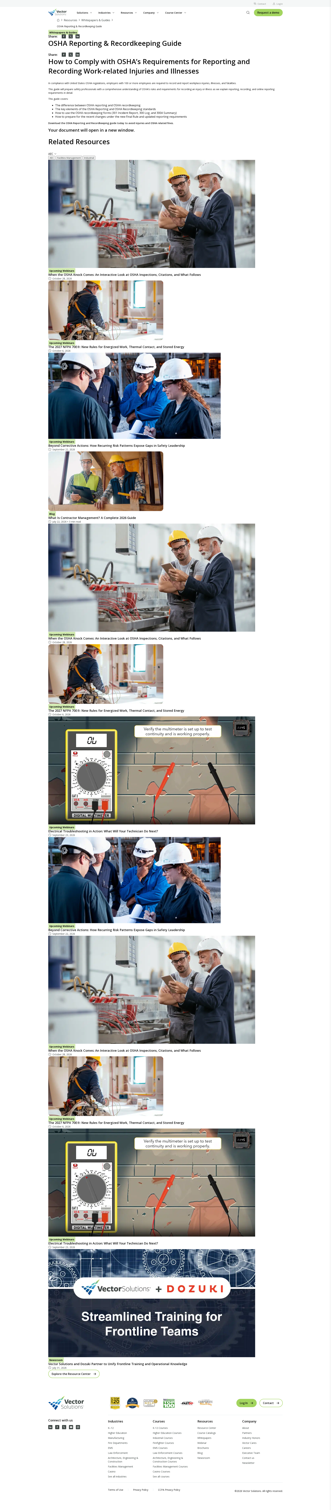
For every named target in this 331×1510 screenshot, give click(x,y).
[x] (64, 1427)
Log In (244, 1403)
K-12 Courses (160, 1428)
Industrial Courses (163, 1438)
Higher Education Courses (167, 1433)
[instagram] (78, 1427)
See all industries (117, 1476)
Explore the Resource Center (71, 1374)
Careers (246, 1448)
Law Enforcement (118, 1453)
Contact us (248, 1458)
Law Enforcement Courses (167, 1453)
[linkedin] (78, 36)
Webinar (202, 1443)
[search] (248, 12)
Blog (200, 1453)
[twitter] (71, 36)
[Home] (58, 20)
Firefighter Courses (163, 1443)
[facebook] (64, 36)
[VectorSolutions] (61, 13)
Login (280, 3)
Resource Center (206, 1428)
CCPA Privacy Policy (169, 1489)
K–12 (111, 1428)
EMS (110, 1448)
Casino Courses (161, 1471)
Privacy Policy (140, 1489)
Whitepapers (204, 1438)
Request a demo (268, 12)
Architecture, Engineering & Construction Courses (168, 1459)
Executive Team (251, 1453)
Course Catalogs (206, 1433)
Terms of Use (115, 1489)
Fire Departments (118, 1443)
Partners (247, 1433)
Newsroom (203, 1458)
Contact (262, 3)
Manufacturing (116, 1438)
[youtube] (71, 1427)
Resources (70, 20)
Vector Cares (249, 1443)
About (245, 1428)
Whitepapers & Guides (95, 20)
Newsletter (248, 1463)
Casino (112, 1471)
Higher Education (117, 1433)
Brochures (203, 1448)
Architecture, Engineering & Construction (123, 1459)
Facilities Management (120, 1466)
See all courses (161, 1476)
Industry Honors (251, 1438)
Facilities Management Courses (170, 1466)
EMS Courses (160, 1448)
